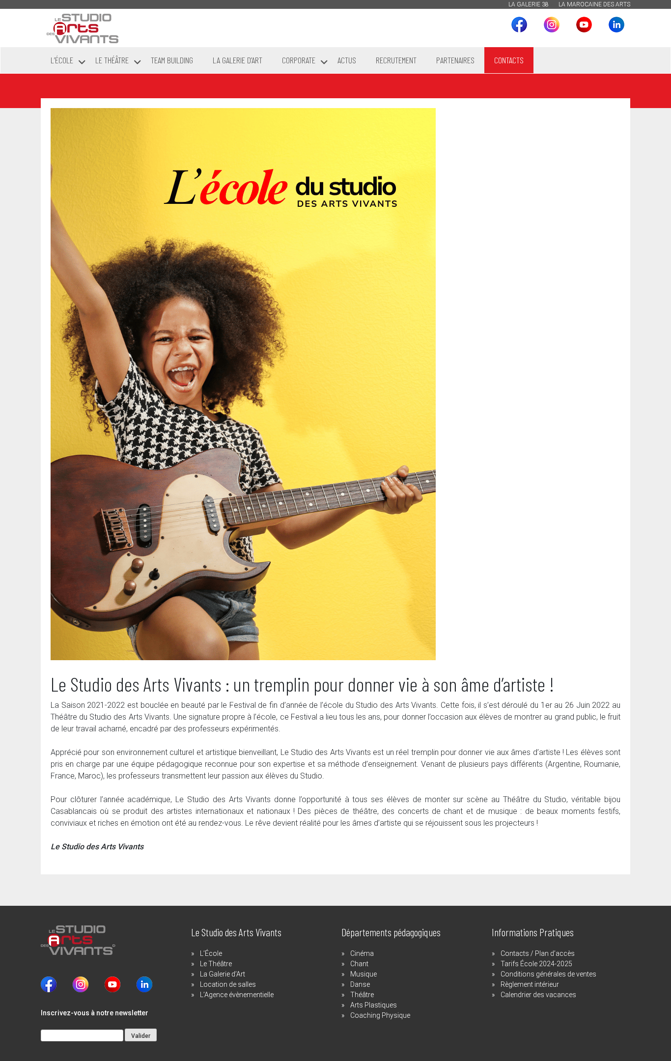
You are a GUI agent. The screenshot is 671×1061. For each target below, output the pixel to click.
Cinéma (362, 953)
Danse (360, 984)
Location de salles (228, 984)
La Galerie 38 (528, 4)
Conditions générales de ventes (548, 974)
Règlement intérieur (530, 984)
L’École (211, 953)
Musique (363, 974)
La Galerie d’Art (222, 974)
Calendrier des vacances (538, 995)
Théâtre (362, 995)
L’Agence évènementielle (237, 995)
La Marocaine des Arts (594, 4)
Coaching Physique (380, 1015)
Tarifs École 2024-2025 (536, 964)
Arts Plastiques (373, 1005)
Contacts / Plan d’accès (538, 953)
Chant (359, 964)
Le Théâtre (216, 964)
